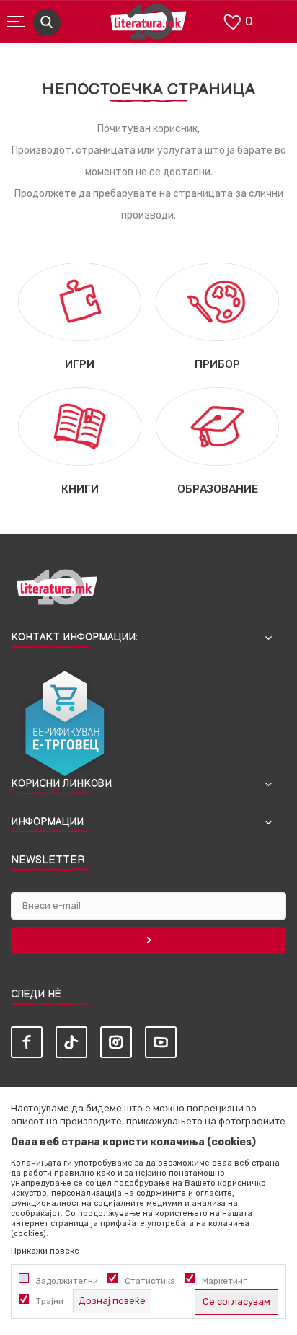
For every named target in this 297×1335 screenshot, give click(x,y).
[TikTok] (71, 1042)
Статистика (150, 1281)
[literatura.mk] (148, 25)
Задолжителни (67, 1281)
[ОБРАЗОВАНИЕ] (217, 426)
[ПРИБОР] (217, 301)
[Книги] (79, 426)
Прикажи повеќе (45, 1250)
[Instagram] (116, 1042)
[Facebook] (26, 1042)
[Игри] (79, 301)
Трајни (49, 1301)
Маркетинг (224, 1281)
